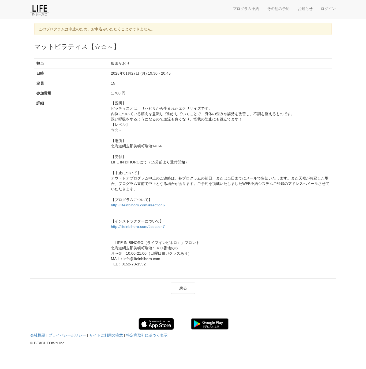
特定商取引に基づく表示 (146, 335)
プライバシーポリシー (67, 335)
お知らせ (305, 8)
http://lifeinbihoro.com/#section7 (138, 226)
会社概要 (37, 335)
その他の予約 (278, 8)
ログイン (328, 8)
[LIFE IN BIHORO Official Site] (55, 10)
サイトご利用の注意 (106, 335)
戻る (183, 288)
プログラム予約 (246, 8)
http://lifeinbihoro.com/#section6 (138, 205)
